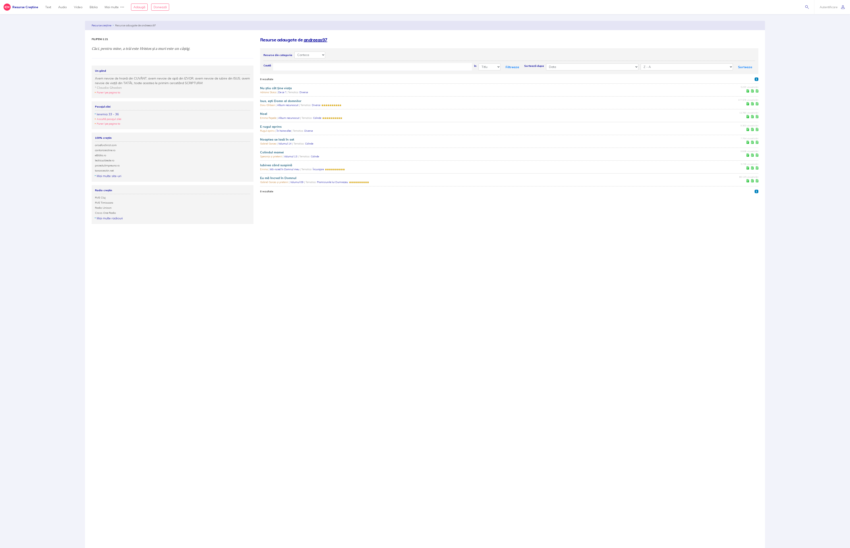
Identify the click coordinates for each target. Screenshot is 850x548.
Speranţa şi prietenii (271, 156)
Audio (62, 7)
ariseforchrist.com (106, 145)
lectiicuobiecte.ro (104, 160)
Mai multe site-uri (109, 176)
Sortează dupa (534, 66)
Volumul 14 (285, 143)
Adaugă (139, 7)
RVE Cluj (100, 197)
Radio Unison (103, 207)
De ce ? (282, 92)
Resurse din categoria (277, 55)
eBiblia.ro (100, 155)
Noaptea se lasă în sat (277, 139)
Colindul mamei (272, 152)
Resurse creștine (101, 25)
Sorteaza (745, 67)
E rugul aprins (271, 127)
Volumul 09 (297, 182)
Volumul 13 (291, 156)
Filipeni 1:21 (100, 39)
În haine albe (284, 130)
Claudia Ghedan (109, 88)
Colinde (317, 118)
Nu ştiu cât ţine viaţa (276, 88)
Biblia (94, 7)
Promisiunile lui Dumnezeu (332, 182)
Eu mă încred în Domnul (278, 178)
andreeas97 (315, 39)
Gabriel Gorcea (268, 143)
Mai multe (112, 7)
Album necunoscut (288, 105)
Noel (263, 114)
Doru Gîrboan (268, 105)
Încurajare (318, 169)
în (475, 66)
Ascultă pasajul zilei (109, 119)
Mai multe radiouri (110, 218)
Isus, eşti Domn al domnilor (280, 101)
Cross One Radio (105, 212)
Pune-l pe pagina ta (108, 92)
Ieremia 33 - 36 (108, 114)
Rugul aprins (267, 130)
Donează (160, 7)
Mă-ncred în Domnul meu (285, 169)
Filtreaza (512, 67)
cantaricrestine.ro (105, 150)
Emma (264, 169)
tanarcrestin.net (104, 170)
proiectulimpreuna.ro (107, 165)
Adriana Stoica (268, 92)
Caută (267, 65)
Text (48, 7)
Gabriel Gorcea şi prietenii (274, 182)
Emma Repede (268, 118)
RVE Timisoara (104, 202)
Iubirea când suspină (276, 165)
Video (78, 7)
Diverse (303, 92)
